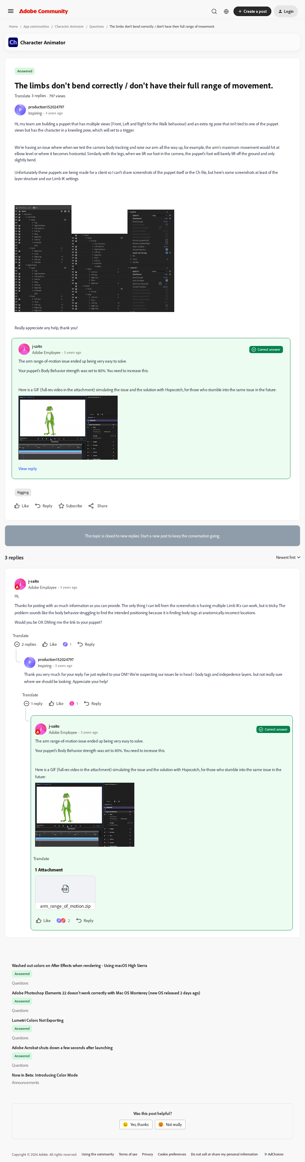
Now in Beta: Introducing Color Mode (45, 1074)
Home (13, 26)
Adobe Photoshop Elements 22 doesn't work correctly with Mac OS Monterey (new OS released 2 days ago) (106, 992)
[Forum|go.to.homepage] (43, 11)
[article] (152, 613)
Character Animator (69, 26)
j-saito (37, 346)
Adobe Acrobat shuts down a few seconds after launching (62, 1047)
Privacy (147, 1154)
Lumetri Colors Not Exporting (37, 1020)
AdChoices (276, 1154)
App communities (36, 26)
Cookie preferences (172, 1154)
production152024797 (46, 106)
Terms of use (128, 1154)
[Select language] (226, 11)
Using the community (98, 1154)
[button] (10, 12)
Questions (96, 26)
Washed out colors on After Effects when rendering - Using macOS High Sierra (79, 965)
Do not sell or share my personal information (224, 1154)
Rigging (23, 492)
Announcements (25, 1082)
